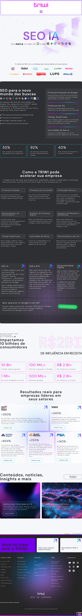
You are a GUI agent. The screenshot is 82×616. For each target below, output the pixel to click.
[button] (41, 11)
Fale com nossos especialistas (46, 548)
